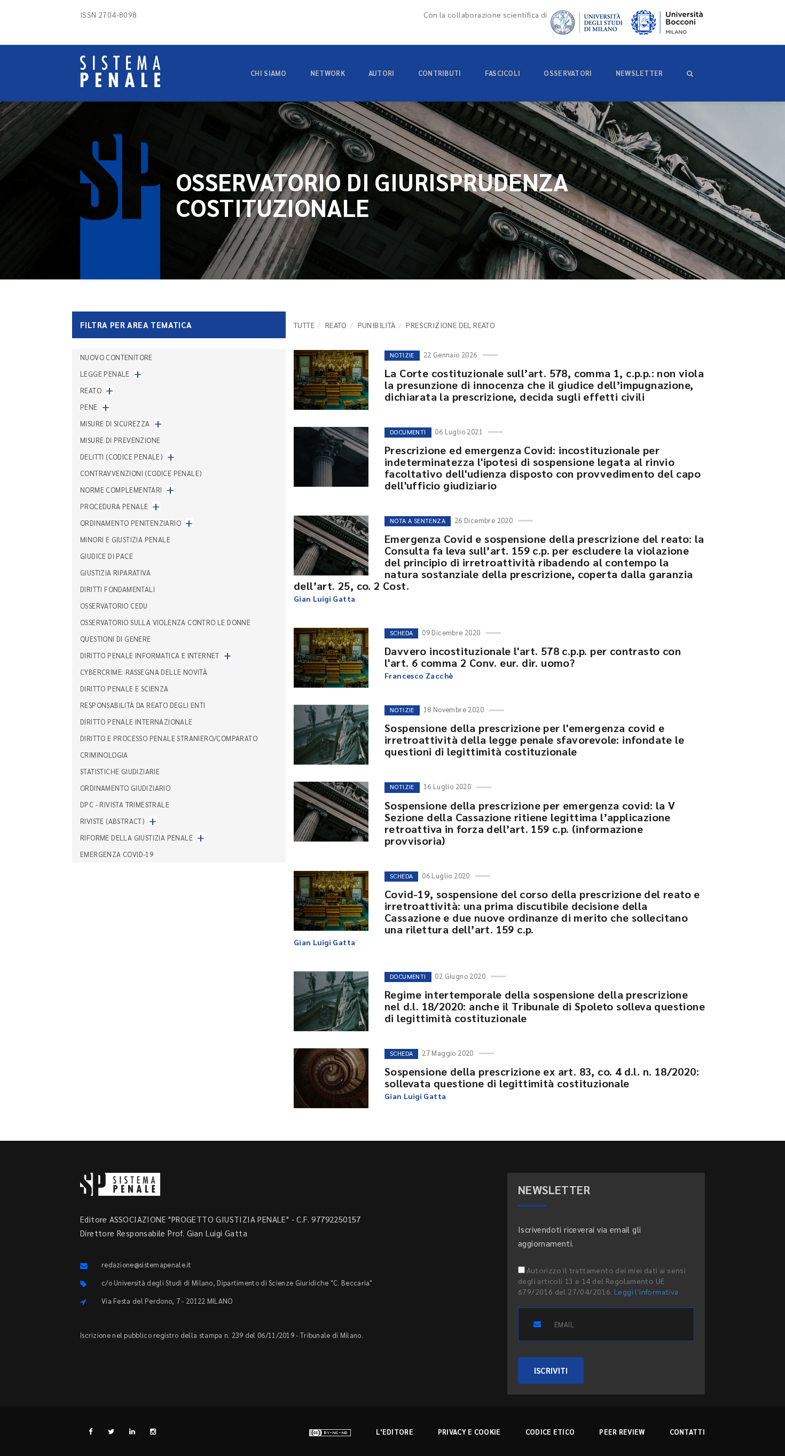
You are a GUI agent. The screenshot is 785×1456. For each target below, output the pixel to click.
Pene (89, 406)
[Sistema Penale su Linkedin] (132, 1431)
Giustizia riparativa (115, 572)
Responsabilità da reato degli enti (143, 705)
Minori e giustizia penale (125, 539)
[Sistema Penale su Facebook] (90, 1431)
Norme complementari (121, 489)
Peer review (622, 1431)
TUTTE (304, 325)
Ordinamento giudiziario (125, 787)
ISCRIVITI (551, 1370)
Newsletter (639, 72)
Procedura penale (114, 506)
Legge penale (105, 373)
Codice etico (550, 1431)
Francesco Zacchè (418, 675)
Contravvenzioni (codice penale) (141, 473)
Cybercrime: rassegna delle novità (143, 671)
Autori (381, 72)
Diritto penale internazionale (136, 721)
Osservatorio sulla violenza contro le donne (165, 622)
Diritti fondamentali (117, 589)
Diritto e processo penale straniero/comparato (168, 738)
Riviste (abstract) (112, 821)
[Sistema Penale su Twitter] (111, 1431)
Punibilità (377, 325)
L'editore (394, 1431)
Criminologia (104, 754)
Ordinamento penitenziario (130, 522)
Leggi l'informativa (646, 1291)
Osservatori (568, 72)
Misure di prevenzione (120, 440)
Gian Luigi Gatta (324, 598)
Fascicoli (503, 72)
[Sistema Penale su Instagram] (153, 1431)
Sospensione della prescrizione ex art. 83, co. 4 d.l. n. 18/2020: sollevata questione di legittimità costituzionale (541, 1077)
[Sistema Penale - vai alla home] (120, 71)
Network (327, 72)
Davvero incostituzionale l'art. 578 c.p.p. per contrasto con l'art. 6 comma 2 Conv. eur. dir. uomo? (532, 656)
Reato (336, 325)
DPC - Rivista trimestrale (124, 804)
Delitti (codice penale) (121, 456)
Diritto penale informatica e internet (149, 655)
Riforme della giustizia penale (136, 837)
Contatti (687, 1431)
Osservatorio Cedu (114, 605)
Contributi (439, 72)
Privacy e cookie (469, 1431)
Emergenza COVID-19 (116, 854)
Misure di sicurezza (115, 423)
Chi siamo (268, 72)
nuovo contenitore (116, 357)
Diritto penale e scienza (124, 688)
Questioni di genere (115, 638)
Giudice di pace (106, 555)
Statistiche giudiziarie (120, 771)
